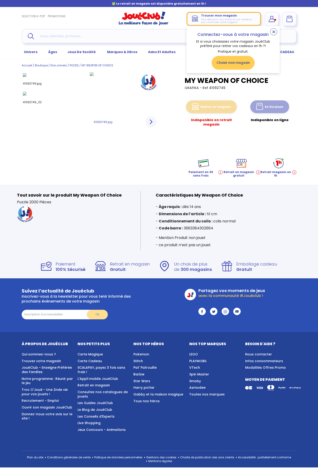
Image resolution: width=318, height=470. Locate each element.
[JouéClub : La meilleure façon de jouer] (144, 24)
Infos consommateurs (264, 361)
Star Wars (141, 381)
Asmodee (197, 387)
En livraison (274, 107)
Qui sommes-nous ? (39, 354)
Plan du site (35, 457)
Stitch (138, 361)
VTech (194, 367)
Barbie (138, 374)
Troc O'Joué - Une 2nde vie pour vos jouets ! (45, 391)
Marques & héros (122, 52)
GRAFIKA (192, 87)
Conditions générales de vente (69, 457)
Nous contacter (258, 354)
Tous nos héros (146, 401)
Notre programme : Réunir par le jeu (47, 380)
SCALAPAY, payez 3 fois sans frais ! (101, 369)
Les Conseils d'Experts (96, 416)
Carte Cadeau (90, 361)
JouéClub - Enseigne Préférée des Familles (47, 369)
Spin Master (199, 374)
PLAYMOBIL (198, 361)
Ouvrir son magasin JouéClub (47, 407)
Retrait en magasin (94, 385)
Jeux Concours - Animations (102, 429)
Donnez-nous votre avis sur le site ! (47, 416)
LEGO (193, 354)
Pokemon (141, 354)
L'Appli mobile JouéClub (98, 378)
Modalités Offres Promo (265, 367)
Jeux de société (82, 52)
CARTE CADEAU (281, 52)
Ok (97, 314)
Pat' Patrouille (145, 367)
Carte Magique (90, 354)
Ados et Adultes (162, 52)
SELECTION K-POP (33, 16)
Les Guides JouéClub (95, 403)
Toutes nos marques (207, 394)
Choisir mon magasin (233, 63)
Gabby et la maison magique (158, 394)
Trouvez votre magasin (41, 361)
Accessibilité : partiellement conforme (264, 457)
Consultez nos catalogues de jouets (103, 394)
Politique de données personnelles (118, 457)
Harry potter (144, 387)
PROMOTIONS (57, 16)
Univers (30, 52)
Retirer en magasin (216, 107)
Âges (52, 52)
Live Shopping (89, 423)
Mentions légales (160, 461)
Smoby (195, 381)
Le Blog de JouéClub (95, 409)
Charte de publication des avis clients (207, 457)
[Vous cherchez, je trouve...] (31, 36)
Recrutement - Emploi (40, 400)
